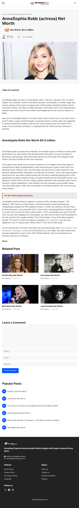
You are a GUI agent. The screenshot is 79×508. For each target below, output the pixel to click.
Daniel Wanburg (6, 278)
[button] (75, 3)
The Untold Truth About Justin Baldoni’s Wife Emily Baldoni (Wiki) (32, 406)
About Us (45, 469)
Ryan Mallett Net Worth (16, 428)
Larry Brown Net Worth (16, 399)
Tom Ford (9, 36)
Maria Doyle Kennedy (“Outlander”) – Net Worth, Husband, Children (33, 420)
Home (4, 14)
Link (24, 37)
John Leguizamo (52, 220)
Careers (44, 479)
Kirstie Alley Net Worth (12, 275)
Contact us (45, 472)
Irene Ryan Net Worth (50, 275)
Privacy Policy (9, 472)
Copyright (7, 479)
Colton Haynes (66, 228)
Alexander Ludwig (20, 231)
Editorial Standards (48, 476)
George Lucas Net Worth (17, 391)
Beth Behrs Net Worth (11, 306)
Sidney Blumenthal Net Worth (18, 413)
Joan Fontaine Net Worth (52, 306)
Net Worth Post (42, 499)
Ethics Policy (8, 469)
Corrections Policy (11, 476)
